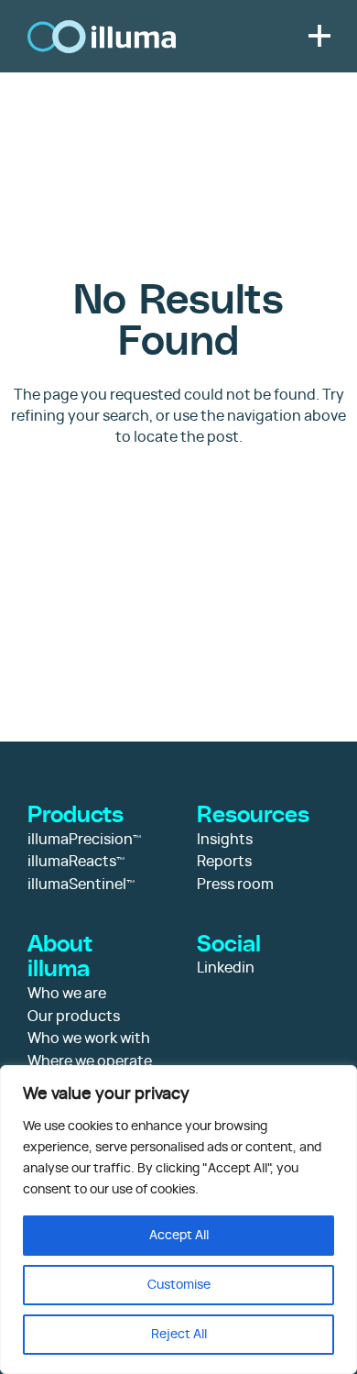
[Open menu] (319, 35)
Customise (179, 1285)
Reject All (179, 1334)
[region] (178, 1219)
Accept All (179, 1235)
